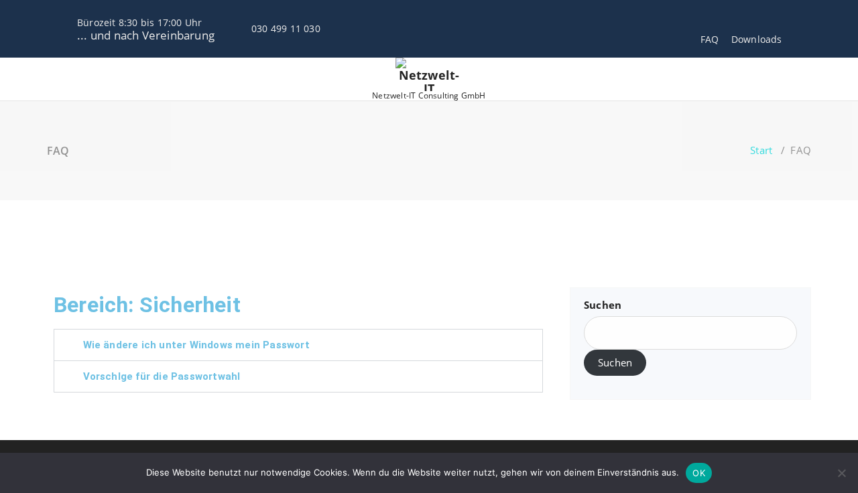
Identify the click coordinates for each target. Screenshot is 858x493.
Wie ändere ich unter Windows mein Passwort (196, 345)
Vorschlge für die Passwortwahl (162, 376)
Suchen (602, 304)
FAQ (709, 39)
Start (761, 150)
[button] (298, 345)
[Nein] (841, 473)
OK (698, 473)
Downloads (756, 39)
